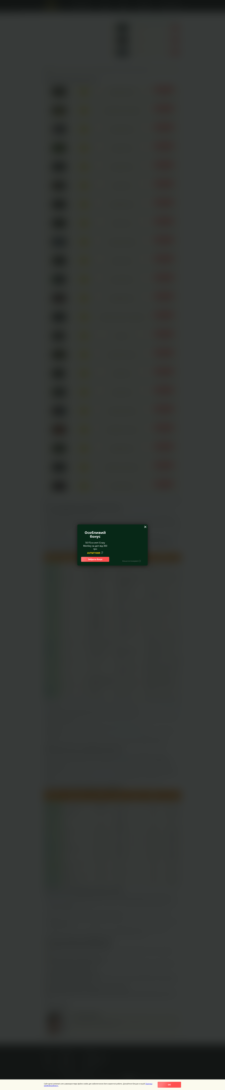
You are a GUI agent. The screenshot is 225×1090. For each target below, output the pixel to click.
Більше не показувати (130, 561)
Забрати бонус (95, 559)
